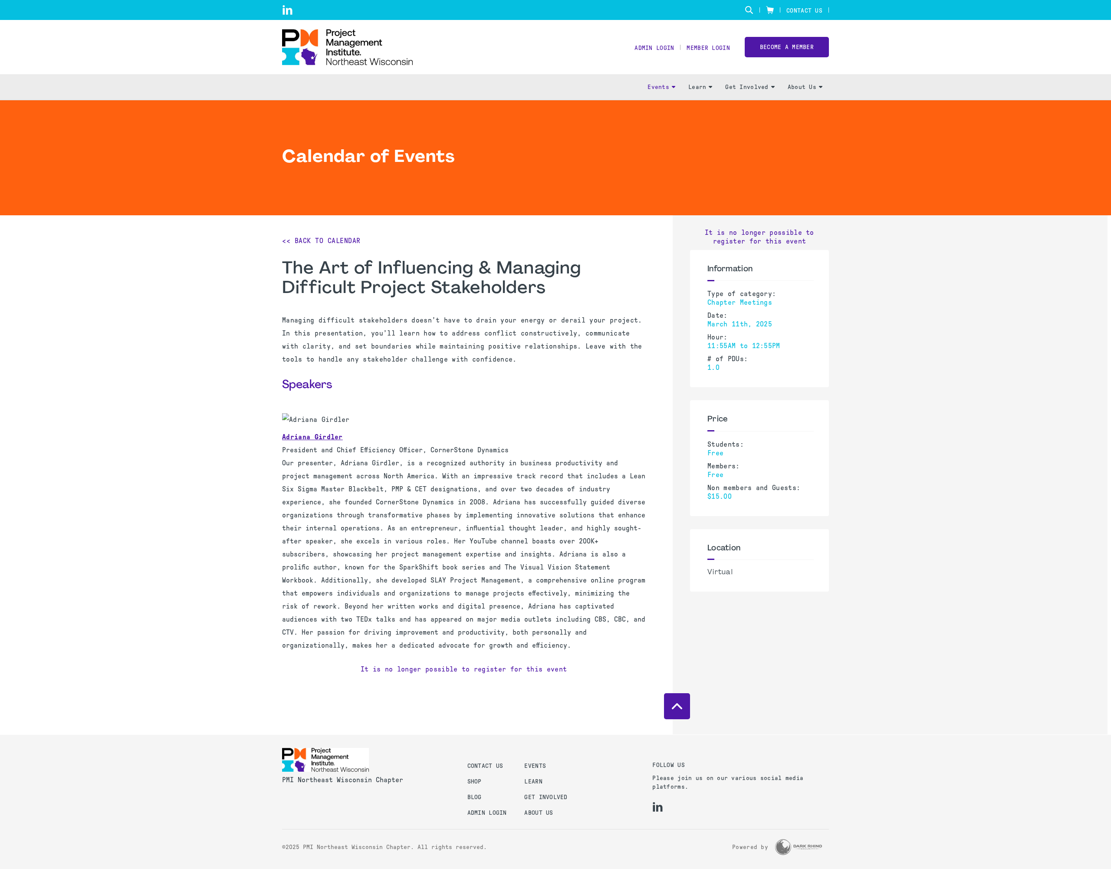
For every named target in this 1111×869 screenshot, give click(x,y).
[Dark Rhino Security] (798, 847)
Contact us (485, 766)
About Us (802, 87)
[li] (287, 10)
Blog (474, 797)
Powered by (750, 847)
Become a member (787, 47)
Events (658, 87)
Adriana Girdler (312, 437)
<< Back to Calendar (321, 240)
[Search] (749, 10)
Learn (697, 87)
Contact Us (804, 10)
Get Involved (746, 87)
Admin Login (654, 48)
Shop (474, 781)
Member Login (708, 48)
